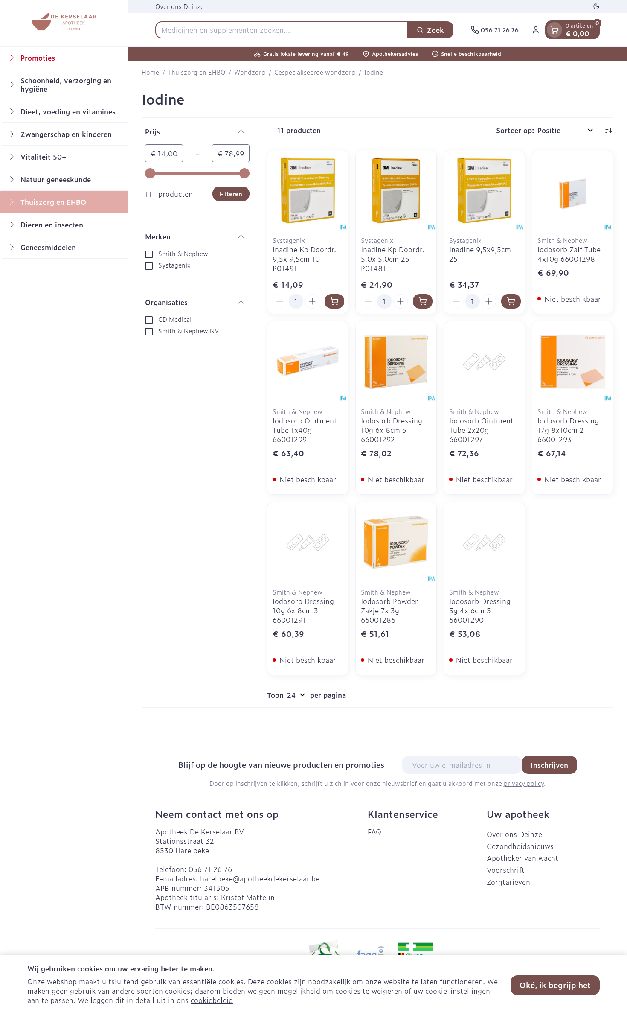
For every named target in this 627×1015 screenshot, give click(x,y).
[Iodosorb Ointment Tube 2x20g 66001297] (484, 361)
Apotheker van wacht (522, 858)
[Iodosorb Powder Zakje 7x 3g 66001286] (396, 542)
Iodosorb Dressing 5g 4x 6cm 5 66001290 (480, 610)
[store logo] (63, 23)
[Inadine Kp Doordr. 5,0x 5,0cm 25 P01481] (396, 190)
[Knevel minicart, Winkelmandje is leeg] (554, 30)
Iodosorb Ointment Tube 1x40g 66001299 (305, 429)
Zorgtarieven (508, 882)
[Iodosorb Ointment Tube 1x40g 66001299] (307, 361)
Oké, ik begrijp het (555, 985)
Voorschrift (506, 870)
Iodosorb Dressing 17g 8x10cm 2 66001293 (568, 429)
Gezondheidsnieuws (520, 846)
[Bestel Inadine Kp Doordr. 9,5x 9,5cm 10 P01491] (334, 301)
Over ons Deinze (179, 6)
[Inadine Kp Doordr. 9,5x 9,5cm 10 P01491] (307, 190)
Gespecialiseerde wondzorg (314, 72)
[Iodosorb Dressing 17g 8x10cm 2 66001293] (572, 361)
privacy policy (524, 783)
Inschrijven (549, 765)
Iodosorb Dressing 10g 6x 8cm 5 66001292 (391, 429)
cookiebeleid (212, 1000)
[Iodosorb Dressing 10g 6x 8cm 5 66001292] (396, 361)
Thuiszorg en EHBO (196, 72)
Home (150, 72)
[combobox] (281, 29)
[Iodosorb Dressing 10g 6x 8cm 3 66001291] (307, 542)
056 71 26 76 (210, 869)
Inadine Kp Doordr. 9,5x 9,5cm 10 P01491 (304, 258)
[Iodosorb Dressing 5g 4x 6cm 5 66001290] (484, 542)
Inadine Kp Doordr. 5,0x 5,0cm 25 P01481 (392, 258)
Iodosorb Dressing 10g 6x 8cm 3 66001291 (303, 610)
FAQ (374, 831)
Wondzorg (249, 72)
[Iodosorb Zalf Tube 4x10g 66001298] (572, 190)
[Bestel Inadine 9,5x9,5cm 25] (511, 301)
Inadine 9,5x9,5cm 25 (480, 254)
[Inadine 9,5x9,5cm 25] (484, 190)
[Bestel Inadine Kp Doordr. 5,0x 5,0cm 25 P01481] (423, 301)
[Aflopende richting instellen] (608, 130)
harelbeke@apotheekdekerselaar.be (259, 878)
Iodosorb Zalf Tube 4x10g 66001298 (569, 254)
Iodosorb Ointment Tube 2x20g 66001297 (481, 429)
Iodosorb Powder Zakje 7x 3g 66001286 (389, 610)
